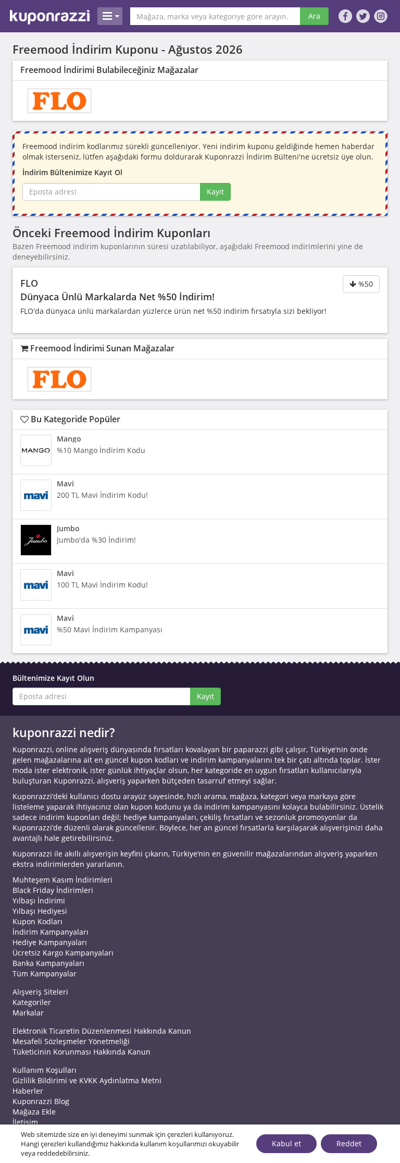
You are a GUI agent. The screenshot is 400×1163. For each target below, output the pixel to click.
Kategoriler (31, 1002)
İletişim (25, 1122)
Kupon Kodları (37, 921)
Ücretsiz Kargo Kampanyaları (63, 953)
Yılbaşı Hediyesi (39, 911)
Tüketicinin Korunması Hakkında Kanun (81, 1052)
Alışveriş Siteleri (40, 992)
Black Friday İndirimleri (52, 890)
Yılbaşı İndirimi (38, 900)
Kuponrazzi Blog (40, 1101)
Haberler (27, 1091)
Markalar (28, 1013)
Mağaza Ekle (34, 1112)
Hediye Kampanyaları (49, 942)
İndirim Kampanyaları (50, 932)
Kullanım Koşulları (44, 1070)
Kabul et (286, 1143)
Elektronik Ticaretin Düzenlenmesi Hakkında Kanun (101, 1031)
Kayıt (215, 192)
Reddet (348, 1143)
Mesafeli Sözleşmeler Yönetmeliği (71, 1041)
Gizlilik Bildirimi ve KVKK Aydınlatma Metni (86, 1080)
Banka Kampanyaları (48, 963)
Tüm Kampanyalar (44, 973)
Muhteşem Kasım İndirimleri (62, 880)
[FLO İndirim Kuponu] (59, 101)
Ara (314, 16)
